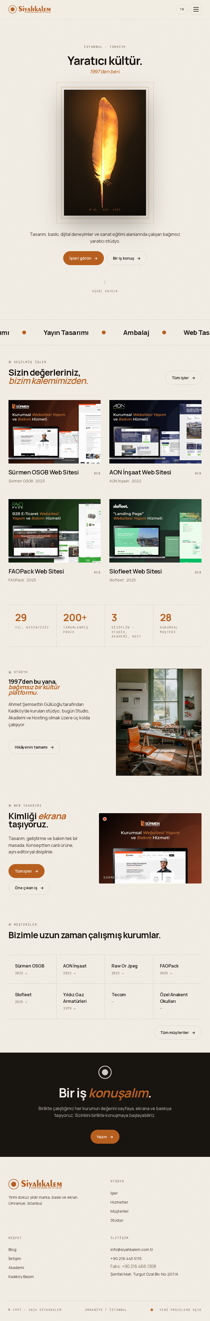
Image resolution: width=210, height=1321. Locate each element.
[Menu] (196, 9)
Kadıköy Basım (21, 1276)
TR (182, 9)
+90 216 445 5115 (126, 1258)
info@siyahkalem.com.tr (131, 1249)
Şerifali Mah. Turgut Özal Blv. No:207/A (144, 1274)
